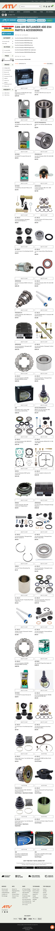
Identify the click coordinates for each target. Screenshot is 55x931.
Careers (14, 897)
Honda (44, 896)
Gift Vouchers (25, 892)
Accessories (26, 11)
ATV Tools (25, 897)
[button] (52, 927)
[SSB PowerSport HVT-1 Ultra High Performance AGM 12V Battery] (24, 394)
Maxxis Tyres (36, 889)
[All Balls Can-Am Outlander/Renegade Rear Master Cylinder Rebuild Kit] (24, 520)
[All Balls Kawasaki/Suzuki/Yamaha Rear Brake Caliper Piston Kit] (24, 584)
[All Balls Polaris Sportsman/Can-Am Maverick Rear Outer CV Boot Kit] (24, 805)
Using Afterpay (5, 892)
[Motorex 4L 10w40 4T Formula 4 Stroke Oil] (24, 140)
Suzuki (44, 892)
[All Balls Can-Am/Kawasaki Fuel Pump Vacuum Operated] (44, 774)
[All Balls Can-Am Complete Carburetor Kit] (44, 457)
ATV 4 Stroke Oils (26, 901)
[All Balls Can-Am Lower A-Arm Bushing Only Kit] (24, 235)
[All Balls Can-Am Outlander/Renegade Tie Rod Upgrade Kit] (44, 330)
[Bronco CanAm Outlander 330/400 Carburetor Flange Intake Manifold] (24, 489)
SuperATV (35, 894)
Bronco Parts (36, 890)
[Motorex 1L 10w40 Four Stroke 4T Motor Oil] (24, 172)
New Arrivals (49, 11)
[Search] (40, 6)
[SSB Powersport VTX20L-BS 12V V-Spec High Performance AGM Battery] (24, 77)
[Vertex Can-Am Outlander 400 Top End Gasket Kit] (24, 457)
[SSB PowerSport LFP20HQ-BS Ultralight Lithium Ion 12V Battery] (44, 838)
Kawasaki (45, 897)
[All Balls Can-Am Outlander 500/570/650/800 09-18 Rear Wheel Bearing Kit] (44, 267)
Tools (34, 11)
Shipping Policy (16, 890)
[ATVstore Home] (7, 906)
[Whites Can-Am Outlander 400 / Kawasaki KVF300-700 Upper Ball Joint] (44, 394)
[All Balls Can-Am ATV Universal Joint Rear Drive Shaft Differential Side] (44, 711)
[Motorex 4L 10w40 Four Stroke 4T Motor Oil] (24, 108)
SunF (34, 901)
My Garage (4, 896)
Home (3, 24)
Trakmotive (35, 892)
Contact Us (4, 894)
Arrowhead (35, 897)
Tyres (41, 11)
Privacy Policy (15, 894)
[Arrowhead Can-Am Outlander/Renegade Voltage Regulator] (44, 489)
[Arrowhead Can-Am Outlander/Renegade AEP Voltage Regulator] (24, 330)
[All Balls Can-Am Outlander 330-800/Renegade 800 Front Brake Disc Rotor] (24, 647)
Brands (4, 11)
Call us (44, 867)
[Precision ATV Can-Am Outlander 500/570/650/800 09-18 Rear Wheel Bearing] (44, 140)
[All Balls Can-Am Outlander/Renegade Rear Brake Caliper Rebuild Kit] (44, 520)
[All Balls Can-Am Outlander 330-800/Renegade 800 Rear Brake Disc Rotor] (24, 362)
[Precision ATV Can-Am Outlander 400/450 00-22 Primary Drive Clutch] (24, 774)
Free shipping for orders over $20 (28, 17)
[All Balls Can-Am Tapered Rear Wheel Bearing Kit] (44, 235)
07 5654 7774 (11, 14)
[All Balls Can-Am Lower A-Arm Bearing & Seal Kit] (24, 711)
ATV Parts (25, 894)
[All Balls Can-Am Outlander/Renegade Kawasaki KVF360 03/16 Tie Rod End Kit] (24, 204)
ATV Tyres (25, 904)
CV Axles (11, 11)
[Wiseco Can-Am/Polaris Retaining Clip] (24, 552)
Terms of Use (15, 896)
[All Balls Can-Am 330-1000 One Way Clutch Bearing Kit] (44, 742)
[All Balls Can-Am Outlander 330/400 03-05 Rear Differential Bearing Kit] (24, 425)
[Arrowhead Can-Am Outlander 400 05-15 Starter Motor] (24, 267)
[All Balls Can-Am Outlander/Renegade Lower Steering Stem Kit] (44, 552)
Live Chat (24, 867)
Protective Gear (26, 896)
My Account (5, 889)
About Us (14, 889)
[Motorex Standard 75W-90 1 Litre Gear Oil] (44, 77)
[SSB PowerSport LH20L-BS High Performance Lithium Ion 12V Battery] (24, 838)
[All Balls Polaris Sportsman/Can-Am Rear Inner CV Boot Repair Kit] (24, 742)
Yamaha (45, 890)
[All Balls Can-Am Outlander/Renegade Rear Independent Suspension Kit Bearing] (44, 362)
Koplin (34, 896)
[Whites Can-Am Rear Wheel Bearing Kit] (44, 108)
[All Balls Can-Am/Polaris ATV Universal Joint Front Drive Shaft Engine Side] (44, 204)
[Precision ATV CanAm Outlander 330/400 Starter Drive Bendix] (24, 299)
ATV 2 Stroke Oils (26, 902)
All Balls (35, 899)
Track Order (5, 890)
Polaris (44, 889)
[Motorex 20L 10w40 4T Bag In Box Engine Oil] (44, 647)
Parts (18, 11)
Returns (14, 892)
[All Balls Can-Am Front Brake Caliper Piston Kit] (44, 805)
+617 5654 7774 (34, 924)
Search (49, 20)
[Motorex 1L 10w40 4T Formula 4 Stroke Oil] (24, 679)
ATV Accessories (26, 899)
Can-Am (7, 24)
